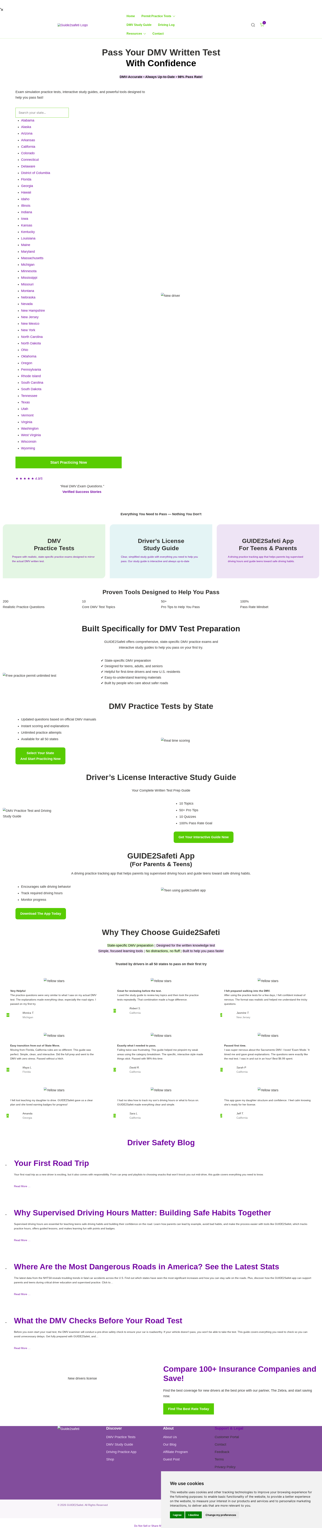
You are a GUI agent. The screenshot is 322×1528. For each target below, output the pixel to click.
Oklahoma (28, 356)
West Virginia (31, 435)
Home (131, 16)
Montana (27, 291)
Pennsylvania (31, 369)
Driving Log (166, 24)
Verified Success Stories (81, 492)
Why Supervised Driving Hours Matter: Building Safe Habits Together (142, 1212)
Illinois (25, 205)
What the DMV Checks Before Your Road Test (98, 1320)
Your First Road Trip (51, 1163)
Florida (26, 179)
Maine (25, 245)
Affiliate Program (175, 1452)
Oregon (26, 363)
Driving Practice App (121, 1452)
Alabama (27, 120)
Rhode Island (31, 376)
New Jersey (30, 317)
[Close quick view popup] (1, 9)
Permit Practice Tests (156, 16)
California (28, 146)
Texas (25, 402)
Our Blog (169, 1444)
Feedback (222, 1452)
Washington (30, 428)
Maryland (28, 251)
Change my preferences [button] (221, 1514)
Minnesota (29, 271)
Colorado (28, 153)
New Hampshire (33, 310)
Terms (219, 1459)
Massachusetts (32, 258)
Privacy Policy (225, 1467)
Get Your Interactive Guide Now (204, 837)
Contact (158, 33)
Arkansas (28, 140)
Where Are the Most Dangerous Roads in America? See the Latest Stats (146, 1266)
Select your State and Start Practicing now (40, 755)
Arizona (26, 133)
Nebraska (28, 297)
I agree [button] (177, 1514)
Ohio (24, 350)
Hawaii (26, 192)
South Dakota (31, 389)
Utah (24, 409)
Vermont (27, 415)
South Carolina (32, 382)
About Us (170, 1437)
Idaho (25, 199)
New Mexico (30, 323)
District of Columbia (35, 173)
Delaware (28, 166)
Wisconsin (28, 441)
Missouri (27, 284)
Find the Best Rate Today (188, 1409)
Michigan (27, 264)
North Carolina (32, 337)
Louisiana (28, 238)
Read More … (22, 1186)
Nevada (27, 304)
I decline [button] (193, 1514)
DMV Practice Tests (120, 1437)
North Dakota (31, 343)
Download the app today (40, 913)
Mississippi (29, 277)
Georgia (27, 186)
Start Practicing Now (68, 462)
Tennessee (29, 396)
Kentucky (28, 232)
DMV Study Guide (139, 24)
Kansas (26, 225)
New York (28, 330)
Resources (134, 33)
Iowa (24, 218)
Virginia (26, 422)
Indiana (26, 212)
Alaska (26, 127)
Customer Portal (227, 1437)
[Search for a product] (253, 25)
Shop (110, 1459)
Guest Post (171, 1459)
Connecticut (30, 160)
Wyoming (28, 448)
